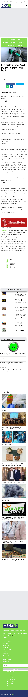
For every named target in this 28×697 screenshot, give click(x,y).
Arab (19, 39)
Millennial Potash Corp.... (8, 444)
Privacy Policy (6, 643)
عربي (17, 2)
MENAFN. (11, 692)
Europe (12, 39)
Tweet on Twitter (20, 84)
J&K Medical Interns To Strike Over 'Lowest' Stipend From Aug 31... (13, 542)
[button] (21, 2)
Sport (19, 45)
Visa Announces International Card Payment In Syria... (19, 324)
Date (3, 79)
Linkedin (11, 683)
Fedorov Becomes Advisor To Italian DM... (13, 482)
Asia (24, 39)
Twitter (11, 677)
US (5, 39)
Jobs (4, 651)
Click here (13, 635)
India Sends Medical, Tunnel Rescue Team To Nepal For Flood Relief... (13, 560)
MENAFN (4, 92)
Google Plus (12, 679)
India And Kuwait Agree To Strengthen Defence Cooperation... (21, 330)
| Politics (5, 42)
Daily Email (11, 681)
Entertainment (9, 45)
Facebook (11, 675)
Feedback (5, 653)
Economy (13, 42)
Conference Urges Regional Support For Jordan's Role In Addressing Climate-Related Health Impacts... (13, 429)
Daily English (7, 659)
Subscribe (15, 669)
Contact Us (6, 645)
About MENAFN (7, 649)
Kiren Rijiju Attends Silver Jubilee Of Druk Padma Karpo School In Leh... (20, 294)
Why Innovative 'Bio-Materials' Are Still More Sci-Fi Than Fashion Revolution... (12, 464)
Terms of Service (7, 641)
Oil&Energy (22, 42)
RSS (10, 685)
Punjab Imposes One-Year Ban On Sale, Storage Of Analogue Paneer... (21, 309)
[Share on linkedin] (11, 86)
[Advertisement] (14, 22)
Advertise (5, 647)
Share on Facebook (10, 84)
